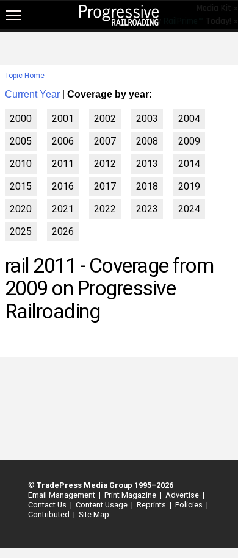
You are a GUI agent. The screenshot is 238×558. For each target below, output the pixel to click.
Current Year (32, 94)
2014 (189, 164)
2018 (147, 186)
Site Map (94, 514)
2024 (189, 209)
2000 (21, 118)
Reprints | (152, 504)
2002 (105, 118)
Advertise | (183, 494)
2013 (147, 164)
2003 (147, 118)
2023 (147, 209)
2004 (189, 118)
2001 (63, 118)
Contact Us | (48, 504)
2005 (21, 141)
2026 (63, 231)
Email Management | (62, 494)
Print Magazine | (131, 494)
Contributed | (49, 514)
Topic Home (25, 75)
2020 (21, 209)
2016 (63, 186)
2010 (21, 164)
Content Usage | (102, 504)
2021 (63, 209)
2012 (105, 164)
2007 (105, 141)
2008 (147, 141)
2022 (105, 209)
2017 (105, 186)
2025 (21, 231)
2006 (63, 141)
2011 (63, 164)
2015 (21, 186)
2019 (189, 186)
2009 (189, 141)
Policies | (189, 504)
